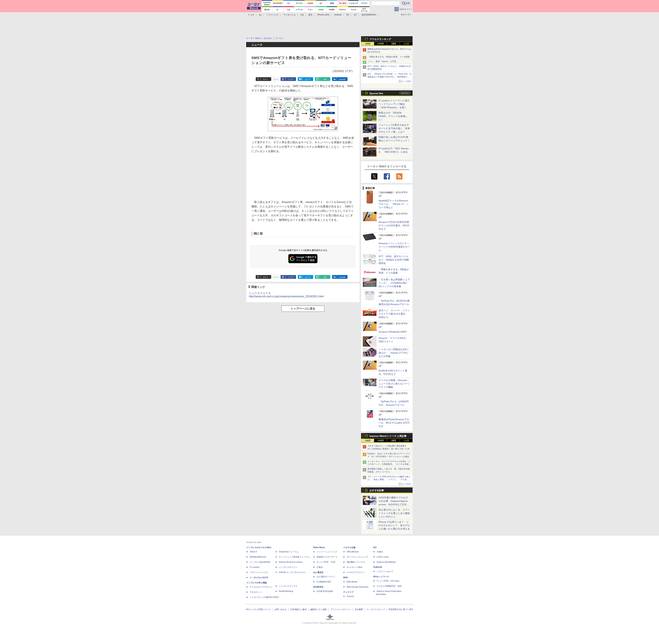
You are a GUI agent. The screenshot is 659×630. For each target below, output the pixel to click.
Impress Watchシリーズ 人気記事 (388, 436)
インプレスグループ (375, 609)
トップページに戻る (303, 308)
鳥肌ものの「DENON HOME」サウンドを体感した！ (393, 116)
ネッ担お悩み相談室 (259, 577)
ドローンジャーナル (259, 572)
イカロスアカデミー (356, 572)
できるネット (256, 592)
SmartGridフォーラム (289, 552)
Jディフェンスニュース (357, 557)
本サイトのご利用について (258, 609)
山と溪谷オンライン (326, 576)
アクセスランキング (380, 39)
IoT (355, 15)
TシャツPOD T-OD (326, 562)
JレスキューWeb (354, 567)
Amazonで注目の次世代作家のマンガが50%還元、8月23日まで (394, 225)
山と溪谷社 (318, 572)
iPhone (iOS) (323, 15)
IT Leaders (255, 567)
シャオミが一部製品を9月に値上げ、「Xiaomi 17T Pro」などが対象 (394, 353)
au (260, 15)
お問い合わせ (280, 609)
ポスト (266, 79)
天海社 (380, 552)
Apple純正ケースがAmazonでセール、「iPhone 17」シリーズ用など (394, 204)
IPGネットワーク (381, 576)
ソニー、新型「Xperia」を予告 (381, 61)
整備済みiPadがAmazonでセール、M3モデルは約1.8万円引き (394, 423)
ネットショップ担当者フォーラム (294, 557)
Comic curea (383, 557)
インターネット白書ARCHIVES (264, 597)
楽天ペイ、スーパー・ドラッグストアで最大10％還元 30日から (394, 314)
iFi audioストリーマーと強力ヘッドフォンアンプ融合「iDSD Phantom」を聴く (394, 104)
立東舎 (320, 567)
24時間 (380, 44)
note (325, 79)
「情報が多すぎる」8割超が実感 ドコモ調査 (388, 57)
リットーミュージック (327, 552)
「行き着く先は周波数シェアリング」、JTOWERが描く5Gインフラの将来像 (394, 283)
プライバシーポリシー (340, 609)
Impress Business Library (290, 562)
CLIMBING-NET (324, 582)
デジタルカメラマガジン (261, 587)
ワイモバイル (289, 15)
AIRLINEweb (353, 552)
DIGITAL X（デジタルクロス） (293, 572)
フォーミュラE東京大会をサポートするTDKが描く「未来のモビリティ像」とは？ (394, 128)
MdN (345, 577)
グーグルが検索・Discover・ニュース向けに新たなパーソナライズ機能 (394, 383)
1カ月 (406, 44)
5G (347, 15)
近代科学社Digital (325, 591)
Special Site (376, 93)
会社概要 (359, 609)
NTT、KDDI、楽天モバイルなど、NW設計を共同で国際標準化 (394, 260)
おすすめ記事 (376, 490)
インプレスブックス (288, 586)
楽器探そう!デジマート (327, 557)
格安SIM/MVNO (369, 15)
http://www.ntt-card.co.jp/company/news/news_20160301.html (286, 296)
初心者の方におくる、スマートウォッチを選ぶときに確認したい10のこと (394, 513)
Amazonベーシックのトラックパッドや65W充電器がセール (394, 247)
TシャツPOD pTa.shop (388, 581)
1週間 (393, 44)
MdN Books (352, 582)
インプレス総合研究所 (260, 562)
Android (338, 15)
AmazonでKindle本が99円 (393, 331)
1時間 (367, 44)
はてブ (308, 79)
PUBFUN (377, 567)
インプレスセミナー (288, 567)
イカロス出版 (349, 547)
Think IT (253, 552)
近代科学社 (318, 587)
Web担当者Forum (258, 557)
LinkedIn (342, 79)
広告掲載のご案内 (298, 609)
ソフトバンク (272, 15)
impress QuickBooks (386, 562)
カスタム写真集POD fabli (389, 586)
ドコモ (251, 15)
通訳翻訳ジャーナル (356, 562)
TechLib (350, 596)
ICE (375, 547)
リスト (276, 79)
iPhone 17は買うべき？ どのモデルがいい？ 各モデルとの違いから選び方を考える (394, 525)
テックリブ (348, 592)
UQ (302, 15)
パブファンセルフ (385, 571)
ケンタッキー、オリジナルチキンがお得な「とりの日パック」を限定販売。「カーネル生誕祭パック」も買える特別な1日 (389, 464)
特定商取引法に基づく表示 (401, 609)
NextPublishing (286, 591)
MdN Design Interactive (357, 587)
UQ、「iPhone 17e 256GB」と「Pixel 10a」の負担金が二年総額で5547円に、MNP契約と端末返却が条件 (389, 77)
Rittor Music (319, 547)
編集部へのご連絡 (318, 609)
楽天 (310, 15)
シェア (290, 79)
